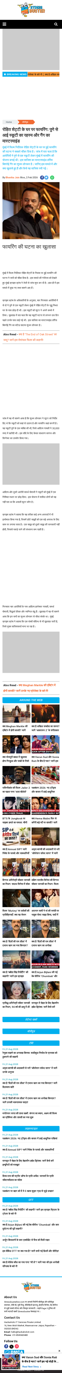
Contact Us (12, 1317)
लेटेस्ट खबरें (31, 1019)
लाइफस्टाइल (31, 1128)
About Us (10, 1297)
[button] (4, 24)
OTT (31, 1199)
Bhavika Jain (13, 177)
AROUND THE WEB (31, 700)
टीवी (31, 1043)
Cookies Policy (24, 1370)
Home (9, 122)
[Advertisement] (31, 380)
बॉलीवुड (25, 122)
